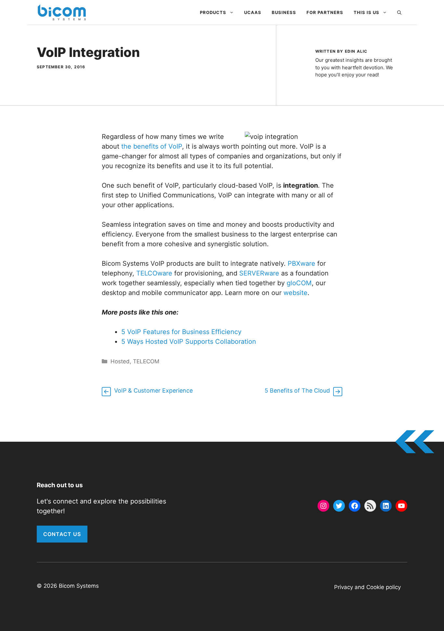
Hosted (120, 361)
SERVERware (259, 273)
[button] (399, 12)
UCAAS (252, 12)
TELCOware (154, 273)
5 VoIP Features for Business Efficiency (181, 332)
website (295, 293)
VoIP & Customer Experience (153, 390)
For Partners (325, 12)
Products (213, 12)
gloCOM (299, 283)
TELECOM (146, 361)
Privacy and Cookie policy (367, 587)
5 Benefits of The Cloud (297, 390)
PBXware (301, 263)
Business (284, 12)
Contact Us (62, 534)
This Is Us (366, 12)
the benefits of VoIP (151, 146)
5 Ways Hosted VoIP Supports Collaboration (188, 341)
